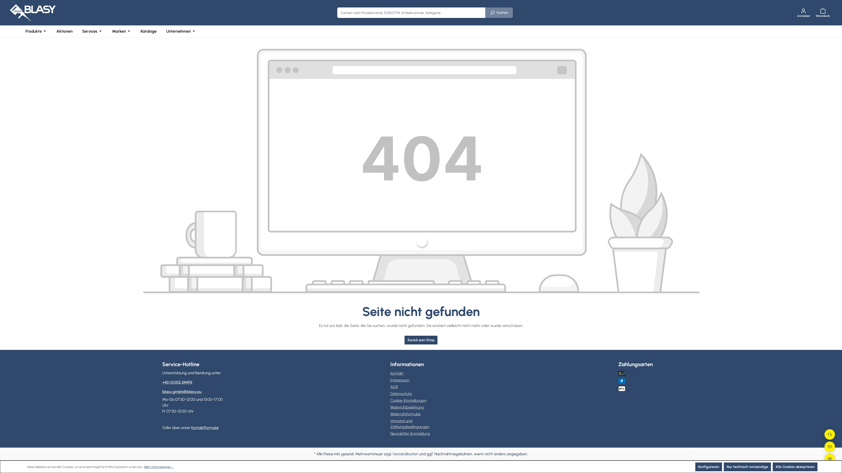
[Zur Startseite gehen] (33, 12)
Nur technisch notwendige (747, 467)
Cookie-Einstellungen (408, 400)
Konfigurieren (708, 467)
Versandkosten (405, 454)
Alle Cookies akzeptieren (795, 467)
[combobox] (411, 12)
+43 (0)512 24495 (177, 382)
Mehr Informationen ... (159, 467)
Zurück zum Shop (421, 340)
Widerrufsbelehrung (407, 407)
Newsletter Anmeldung (410, 433)
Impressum (399, 380)
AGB (394, 387)
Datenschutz (401, 393)
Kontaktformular (205, 427)
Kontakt (396, 373)
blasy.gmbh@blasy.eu (182, 391)
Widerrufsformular (405, 414)
